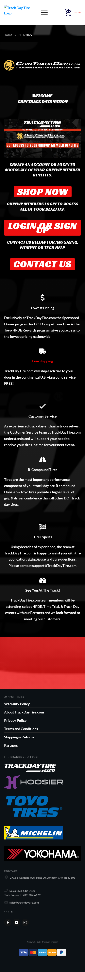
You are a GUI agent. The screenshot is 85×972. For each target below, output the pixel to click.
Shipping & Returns (19, 737)
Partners (11, 745)
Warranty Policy (17, 704)
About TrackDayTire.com (24, 712)
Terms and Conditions (21, 729)
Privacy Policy (15, 720)
